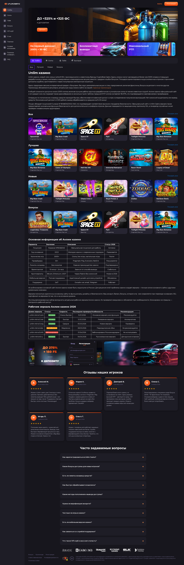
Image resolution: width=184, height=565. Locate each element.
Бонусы (30, 554)
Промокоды (39, 554)
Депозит (42, 29)
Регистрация (171, 4)
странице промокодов (102, 88)
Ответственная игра (35, 557)
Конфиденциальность (51, 557)
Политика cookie (33, 560)
